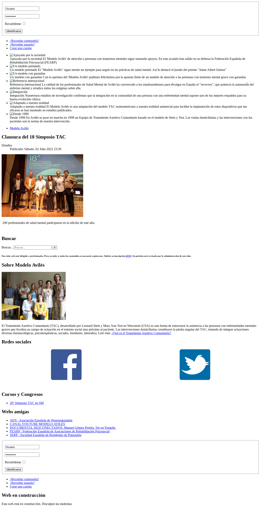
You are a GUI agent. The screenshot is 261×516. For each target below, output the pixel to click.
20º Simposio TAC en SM (27, 403)
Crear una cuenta (21, 48)
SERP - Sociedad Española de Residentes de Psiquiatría (45, 435)
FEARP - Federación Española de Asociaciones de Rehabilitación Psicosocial (59, 431)
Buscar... (7, 247)
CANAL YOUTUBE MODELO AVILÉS (37, 424)
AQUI (128, 256)
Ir (54, 247)
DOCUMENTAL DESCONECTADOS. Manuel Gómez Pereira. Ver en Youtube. (63, 427)
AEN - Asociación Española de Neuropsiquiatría (41, 420)
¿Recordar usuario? (22, 44)
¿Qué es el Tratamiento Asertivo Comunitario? (141, 333)
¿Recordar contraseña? (24, 40)
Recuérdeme (13, 24)
